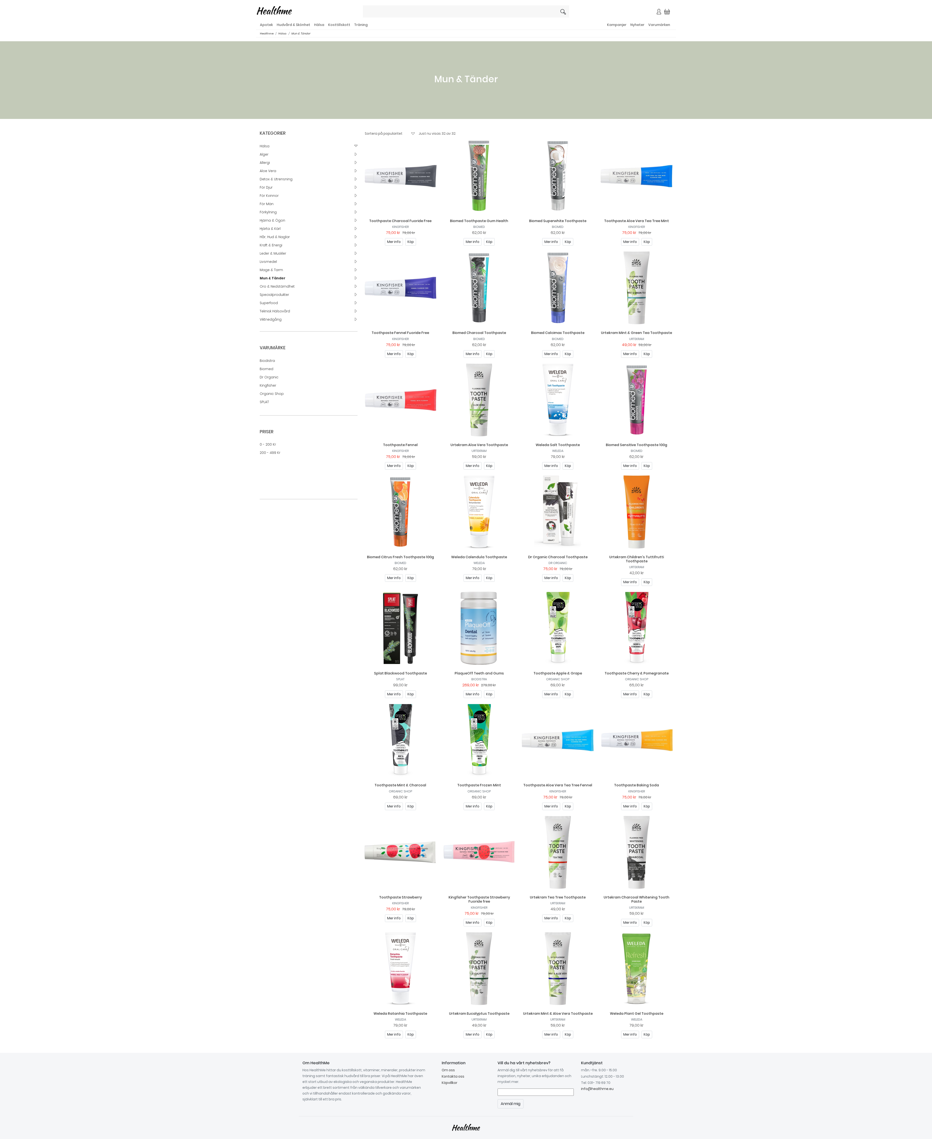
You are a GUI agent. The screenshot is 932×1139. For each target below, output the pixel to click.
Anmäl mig (517, 97)
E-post (407, 79)
